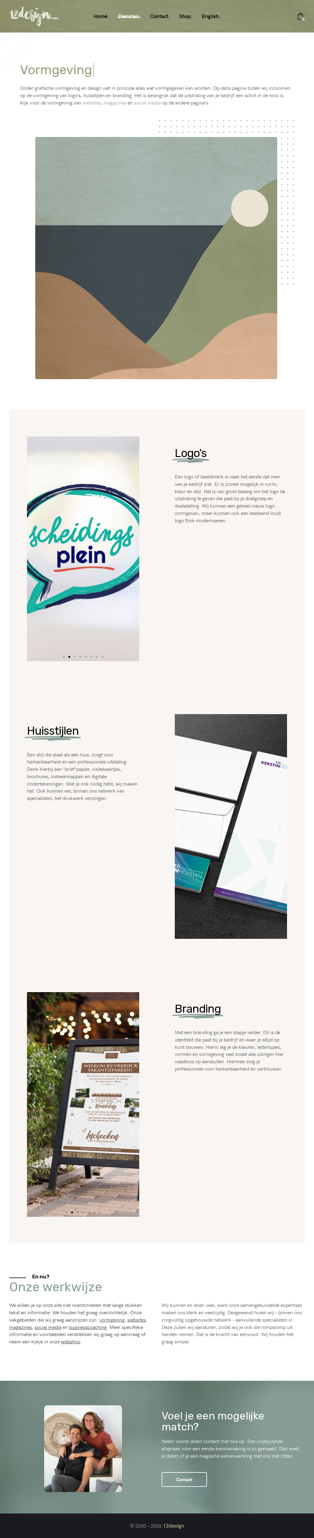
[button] (34, 549)
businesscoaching (88, 1326)
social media (147, 102)
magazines (115, 102)
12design (173, 1525)
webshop (70, 1341)
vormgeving (111, 1319)
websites (91, 102)
